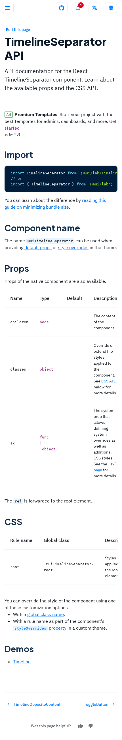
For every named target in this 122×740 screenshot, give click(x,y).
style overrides (73, 247)
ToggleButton (96, 704)
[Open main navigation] (8, 8)
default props (38, 247)
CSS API (108, 381)
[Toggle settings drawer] (111, 8)
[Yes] (80, 726)
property (40, 628)
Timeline (22, 661)
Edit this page (18, 29)
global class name (45, 614)
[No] (91, 726)
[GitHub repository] (62, 8)
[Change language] (94, 8)
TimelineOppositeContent (37, 704)
